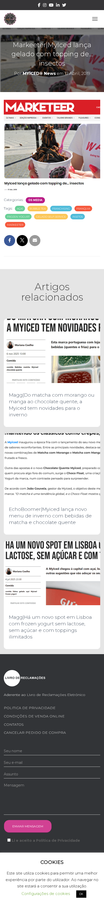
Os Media (35, 200)
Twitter (64, 6)
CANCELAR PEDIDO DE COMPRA (35, 732)
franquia (83, 208)
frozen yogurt (18, 216)
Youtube (51, 6)
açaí (20, 208)
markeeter (15, 224)
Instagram (44, 6)
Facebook (39, 6)
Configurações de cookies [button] (45, 893)
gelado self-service (51, 216)
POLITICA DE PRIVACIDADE (30, 708)
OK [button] (81, 894)
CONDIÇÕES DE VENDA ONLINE (34, 716)
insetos (77, 216)
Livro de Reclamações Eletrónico (56, 694)
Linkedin (58, 6)
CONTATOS (14, 724)
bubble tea (38, 208)
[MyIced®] (12, 19)
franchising (61, 208)
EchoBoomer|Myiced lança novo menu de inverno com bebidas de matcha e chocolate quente (50, 515)
